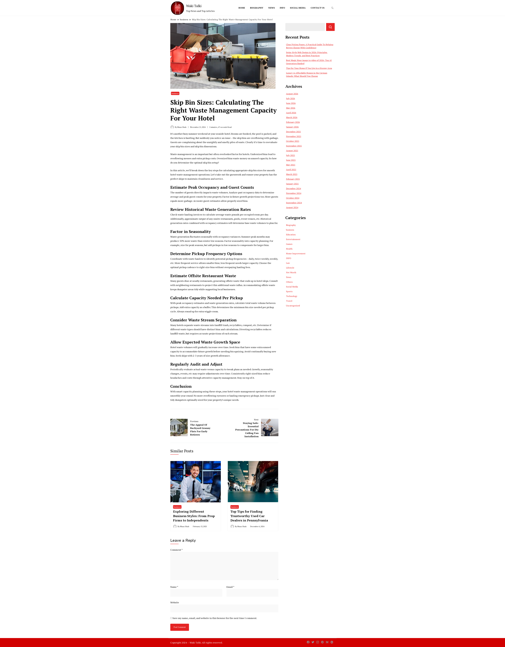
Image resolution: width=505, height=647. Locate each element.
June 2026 (291, 103)
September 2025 (294, 145)
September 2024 (294, 202)
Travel (289, 300)
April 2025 (291, 169)
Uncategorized (293, 305)
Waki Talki (193, 6)
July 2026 (290, 98)
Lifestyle (290, 267)
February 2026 (293, 122)
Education (291, 234)
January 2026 (292, 126)
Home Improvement (295, 253)
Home (241, 7)
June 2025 (291, 160)
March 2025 (291, 174)
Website (174, 602)
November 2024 (293, 193)
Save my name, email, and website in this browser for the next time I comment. (215, 618)
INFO (282, 7)
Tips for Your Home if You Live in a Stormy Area (309, 68)
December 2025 (293, 131)
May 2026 (290, 107)
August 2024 (292, 207)
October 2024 (292, 197)
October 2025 (292, 141)
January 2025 (292, 183)
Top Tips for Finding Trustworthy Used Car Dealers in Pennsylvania (249, 515)
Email (230, 586)
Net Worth (291, 272)
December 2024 (293, 188)
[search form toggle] (332, 8)
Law (288, 263)
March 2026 (291, 117)
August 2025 (292, 150)
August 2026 (292, 93)
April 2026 (291, 112)
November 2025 (293, 136)
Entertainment (293, 239)
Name (174, 586)
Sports (289, 291)
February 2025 (293, 179)
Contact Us (317, 7)
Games (289, 244)
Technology (291, 296)
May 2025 (290, 164)
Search (330, 27)
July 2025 (290, 155)
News (271, 7)
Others (289, 281)
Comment (176, 549)
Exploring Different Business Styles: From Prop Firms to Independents (194, 515)
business (175, 93)
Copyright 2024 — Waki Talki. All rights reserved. (196, 642)
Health (289, 248)
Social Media (298, 7)
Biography (256, 7)
